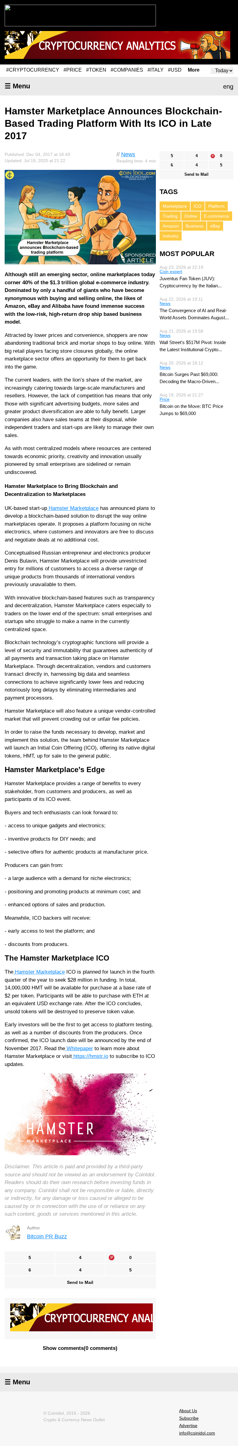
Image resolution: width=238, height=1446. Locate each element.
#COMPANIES (127, 70)
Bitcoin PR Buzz (47, 1236)
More (194, 70)
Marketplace (175, 206)
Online (190, 216)
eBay (215, 225)
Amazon (171, 225)
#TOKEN (96, 70)
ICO (197, 206)
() (80, 1348)
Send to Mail (80, 1282)
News (128, 154)
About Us (188, 1410)
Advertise (188, 1425)
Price (165, 399)
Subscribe (189, 1418)
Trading (170, 216)
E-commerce (216, 216)
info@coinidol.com (197, 1433)
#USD (175, 70)
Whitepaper (80, 1048)
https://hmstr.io (90, 1056)
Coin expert (171, 271)
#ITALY (156, 70)
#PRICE (73, 70)
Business (194, 225)
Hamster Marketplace (74, 508)
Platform (216, 206)
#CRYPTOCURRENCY (32, 70)
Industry (170, 235)
